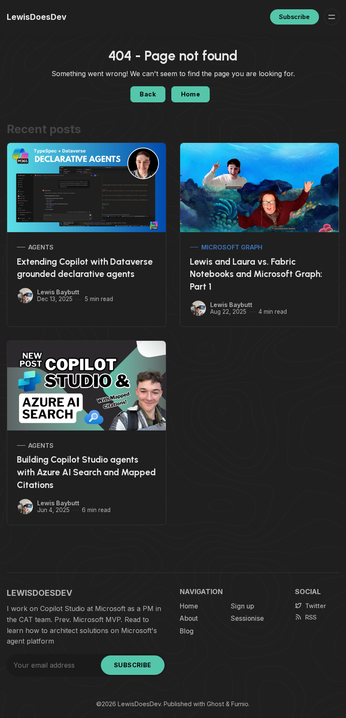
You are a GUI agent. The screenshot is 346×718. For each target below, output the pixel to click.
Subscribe (294, 16)
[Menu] (331, 17)
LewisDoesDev (139, 703)
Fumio (240, 703)
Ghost (215, 703)
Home (190, 94)
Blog (187, 631)
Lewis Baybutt (58, 292)
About (189, 618)
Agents (41, 247)
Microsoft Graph (231, 247)
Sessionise (247, 618)
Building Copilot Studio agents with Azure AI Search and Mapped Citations (86, 472)
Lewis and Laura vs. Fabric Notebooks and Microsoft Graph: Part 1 (256, 274)
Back (148, 94)
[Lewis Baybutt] (25, 295)
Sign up (242, 606)
